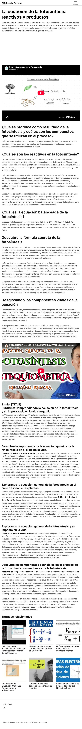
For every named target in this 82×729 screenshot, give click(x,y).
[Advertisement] (41, 48)
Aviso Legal (8, 704)
